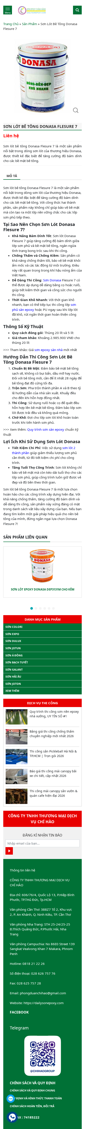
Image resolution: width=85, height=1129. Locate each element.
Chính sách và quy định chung (32, 1090)
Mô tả (12, 176)
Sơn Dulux (13, 641)
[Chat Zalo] (11, 1099)
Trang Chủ (11, 24)
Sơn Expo (12, 634)
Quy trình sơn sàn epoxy (45, 429)
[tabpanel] (42, 572)
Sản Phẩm (29, 24)
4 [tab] (44, 608)
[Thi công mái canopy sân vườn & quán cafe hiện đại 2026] (16, 796)
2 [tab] (36, 608)
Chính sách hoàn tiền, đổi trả (32, 1106)
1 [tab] (31, 608)
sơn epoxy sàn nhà (48, 350)
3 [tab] (40, 608)
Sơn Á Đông (14, 655)
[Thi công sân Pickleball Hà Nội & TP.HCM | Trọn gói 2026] (16, 756)
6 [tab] (53, 608)
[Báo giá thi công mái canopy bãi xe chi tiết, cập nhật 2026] (16, 776)
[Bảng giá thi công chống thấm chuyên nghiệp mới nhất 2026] (16, 736)
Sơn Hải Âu (13, 676)
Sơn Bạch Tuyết (16, 662)
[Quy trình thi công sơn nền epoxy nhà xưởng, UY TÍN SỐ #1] (16, 717)
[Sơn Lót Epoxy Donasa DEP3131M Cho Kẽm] (42, 566)
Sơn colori (13, 627)
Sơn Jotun (13, 648)
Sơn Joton (13, 684)
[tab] (11, 176)
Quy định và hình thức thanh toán (36, 1098)
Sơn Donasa (52, 280)
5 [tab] (49, 608)
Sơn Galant (14, 669)
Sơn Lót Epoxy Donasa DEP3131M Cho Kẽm (42, 589)
